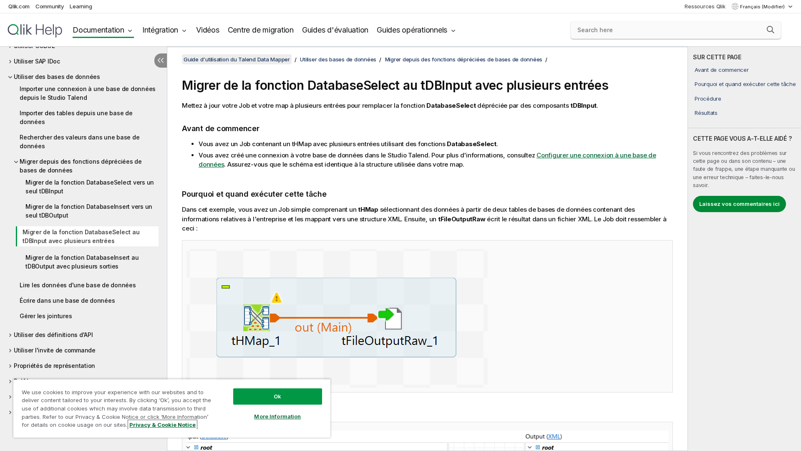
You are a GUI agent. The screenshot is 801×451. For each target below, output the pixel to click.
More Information (277, 416)
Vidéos (207, 29)
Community (49, 6)
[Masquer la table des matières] (160, 60)
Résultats (706, 112)
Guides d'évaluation (335, 29)
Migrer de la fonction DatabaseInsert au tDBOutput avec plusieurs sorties (82, 262)
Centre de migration (261, 29)
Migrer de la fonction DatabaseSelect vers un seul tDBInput (89, 187)
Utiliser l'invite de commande (55, 350)
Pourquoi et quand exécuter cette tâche (745, 84)
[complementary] (744, 249)
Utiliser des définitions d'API (53, 334)
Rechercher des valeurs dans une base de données (79, 141)
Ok (277, 396)
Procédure (708, 98)
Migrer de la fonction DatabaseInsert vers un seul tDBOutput (88, 211)
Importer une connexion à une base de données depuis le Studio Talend (88, 93)
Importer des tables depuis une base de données (76, 117)
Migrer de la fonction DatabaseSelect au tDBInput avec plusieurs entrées (81, 236)
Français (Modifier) (763, 7)
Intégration (160, 29)
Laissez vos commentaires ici (739, 203)
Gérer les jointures (46, 315)
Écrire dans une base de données (67, 300)
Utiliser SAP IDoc (37, 61)
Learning (81, 6)
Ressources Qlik (705, 6)
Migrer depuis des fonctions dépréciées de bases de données (81, 166)
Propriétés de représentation (54, 365)
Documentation (98, 29)
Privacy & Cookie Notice (162, 424)
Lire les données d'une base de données (78, 285)
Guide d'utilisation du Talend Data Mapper (237, 59)
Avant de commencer (722, 69)
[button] (770, 29)
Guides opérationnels (412, 29)
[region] (171, 408)
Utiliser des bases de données (57, 76)
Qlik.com (19, 6)
